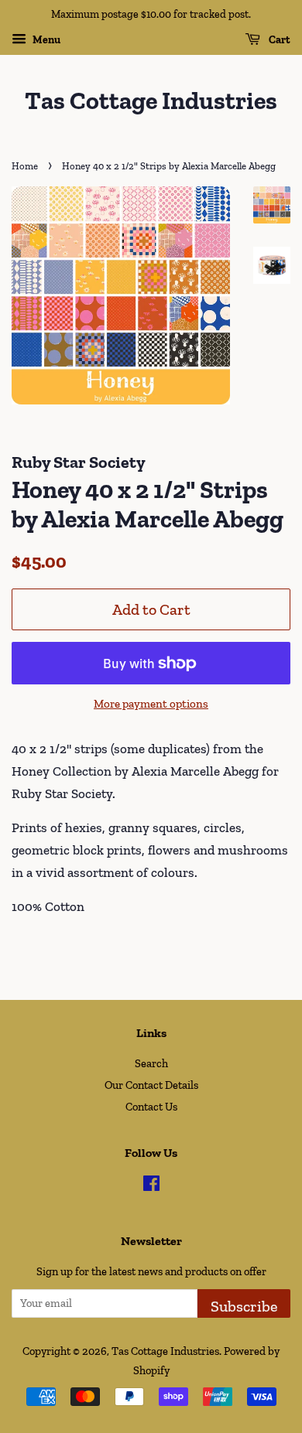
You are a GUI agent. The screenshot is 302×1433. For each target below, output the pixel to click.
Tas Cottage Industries (151, 100)
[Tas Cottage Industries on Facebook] (151, 1186)
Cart (278, 39)
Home (25, 166)
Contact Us (151, 1107)
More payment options (151, 704)
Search (151, 1063)
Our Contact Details (151, 1085)
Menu (45, 39)
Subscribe (244, 1306)
